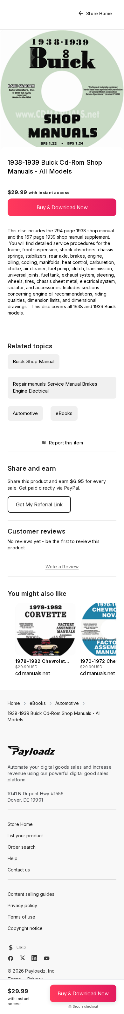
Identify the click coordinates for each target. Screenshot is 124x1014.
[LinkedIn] (34, 958)
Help (12, 858)
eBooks (64, 413)
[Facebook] (11, 958)
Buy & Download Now (62, 207)
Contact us (19, 869)
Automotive (25, 413)
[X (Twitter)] (22, 958)
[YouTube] (47, 958)
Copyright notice (25, 928)
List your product (25, 835)
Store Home (99, 13)
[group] (45, 640)
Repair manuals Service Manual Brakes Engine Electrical (55, 387)
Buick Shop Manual (33, 361)
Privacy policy (22, 905)
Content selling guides (31, 894)
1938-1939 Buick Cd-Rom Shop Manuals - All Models (54, 716)
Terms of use (21, 916)
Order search (22, 847)
